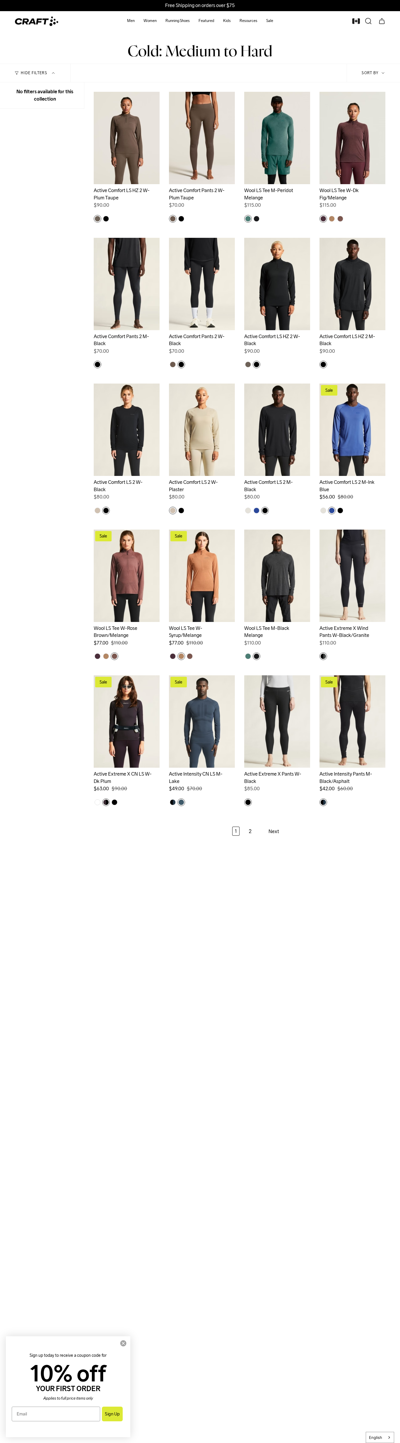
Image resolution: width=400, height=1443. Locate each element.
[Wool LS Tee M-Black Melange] (277, 576)
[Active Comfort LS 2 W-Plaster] (202, 430)
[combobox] (380, 1437)
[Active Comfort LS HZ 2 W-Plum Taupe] (127, 138)
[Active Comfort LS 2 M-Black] (277, 430)
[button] (131, 21)
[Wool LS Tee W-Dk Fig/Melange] (352, 138)
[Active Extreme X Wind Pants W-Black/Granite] (352, 576)
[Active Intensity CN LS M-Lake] (202, 721)
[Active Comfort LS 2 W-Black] (127, 430)
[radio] (97, 219)
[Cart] (382, 21)
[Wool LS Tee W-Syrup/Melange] (202, 576)
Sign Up (112, 1414)
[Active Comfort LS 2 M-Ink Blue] (352, 430)
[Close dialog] (123, 1343)
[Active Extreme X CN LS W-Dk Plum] (127, 721)
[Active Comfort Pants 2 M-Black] (127, 284)
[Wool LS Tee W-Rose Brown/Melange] (127, 576)
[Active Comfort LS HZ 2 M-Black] (352, 284)
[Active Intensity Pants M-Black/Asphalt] (352, 721)
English (375, 1437)
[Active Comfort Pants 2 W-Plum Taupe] (202, 138)
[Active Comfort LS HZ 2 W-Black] (277, 284)
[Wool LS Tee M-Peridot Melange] (277, 138)
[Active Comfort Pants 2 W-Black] (202, 284)
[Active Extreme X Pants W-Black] (277, 721)
